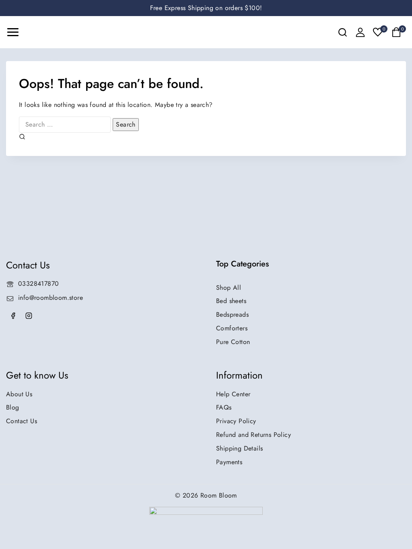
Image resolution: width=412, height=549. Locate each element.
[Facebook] (13, 316)
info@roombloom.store (50, 297)
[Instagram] (28, 316)
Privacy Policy (236, 421)
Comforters (231, 328)
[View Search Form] (343, 32)
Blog (12, 407)
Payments (229, 462)
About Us (19, 394)
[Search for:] (66, 124)
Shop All (228, 287)
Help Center (233, 394)
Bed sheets (231, 300)
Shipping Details (239, 448)
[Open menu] (13, 32)
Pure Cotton (233, 341)
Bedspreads (232, 314)
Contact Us (21, 421)
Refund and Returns (253, 434)
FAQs (224, 407)
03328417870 (38, 283)
